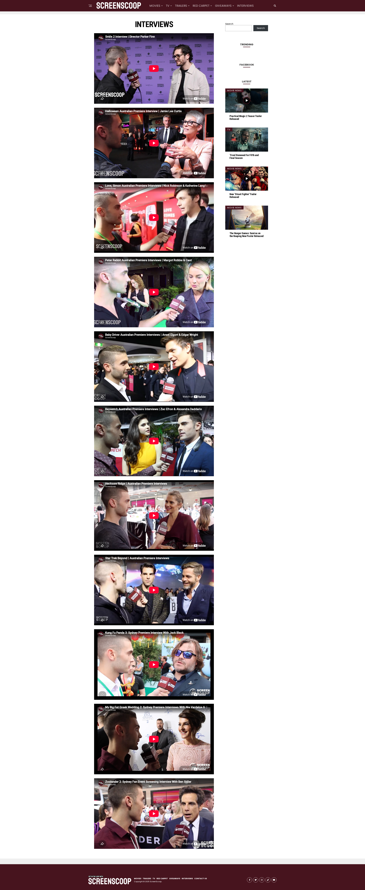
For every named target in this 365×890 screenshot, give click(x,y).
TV (167, 6)
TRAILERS (181, 6)
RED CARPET (201, 6)
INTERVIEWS (245, 6)
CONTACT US (200, 878)
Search (229, 24)
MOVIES (154, 6)
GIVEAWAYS (223, 6)
